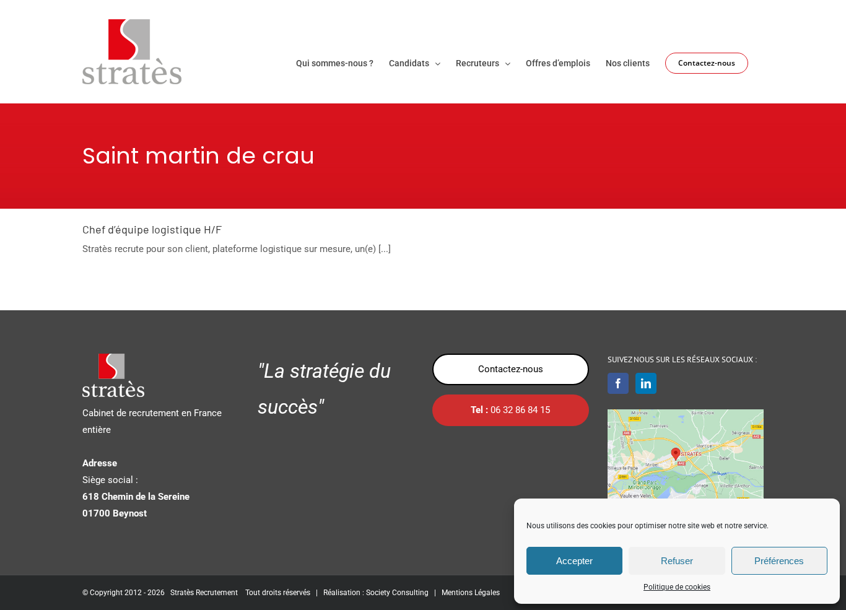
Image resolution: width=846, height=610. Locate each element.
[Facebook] (618, 383)
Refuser (677, 561)
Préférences (779, 561)
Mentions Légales (471, 592)
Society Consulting (397, 592)
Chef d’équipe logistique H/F (152, 229)
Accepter (574, 561)
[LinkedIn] (645, 383)
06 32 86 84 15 (510, 410)
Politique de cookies (676, 587)
